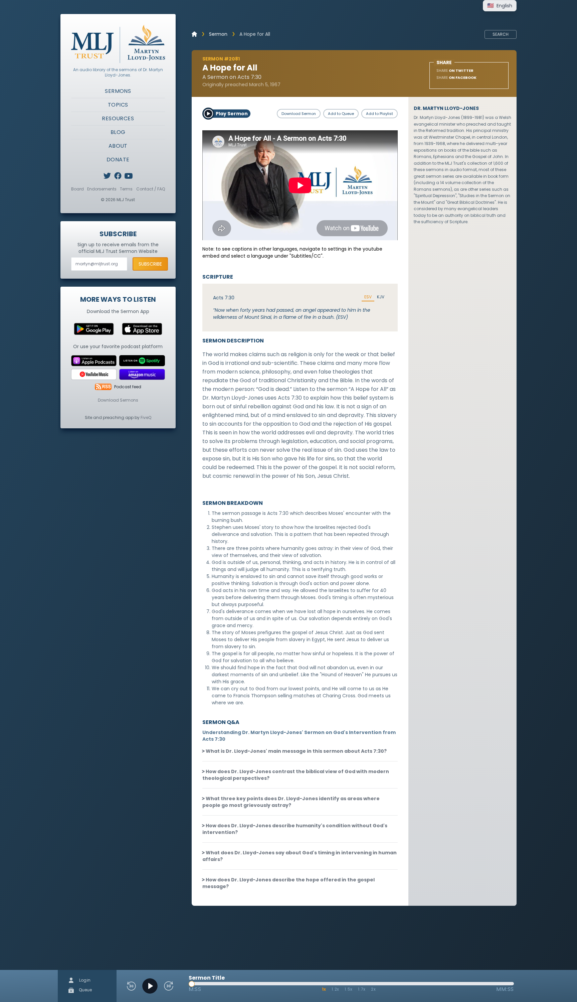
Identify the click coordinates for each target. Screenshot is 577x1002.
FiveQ (146, 417)
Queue (85, 990)
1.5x (349, 989)
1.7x (362, 989)
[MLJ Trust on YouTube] (128, 176)
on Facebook (456, 77)
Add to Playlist (379, 113)
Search (501, 34)
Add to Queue (341, 113)
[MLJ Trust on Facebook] (118, 176)
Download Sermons (118, 400)
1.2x (335, 989)
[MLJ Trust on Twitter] (107, 176)
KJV (380, 297)
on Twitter (454, 70)
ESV (368, 297)
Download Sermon (298, 113)
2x (373, 989)
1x (324, 989)
